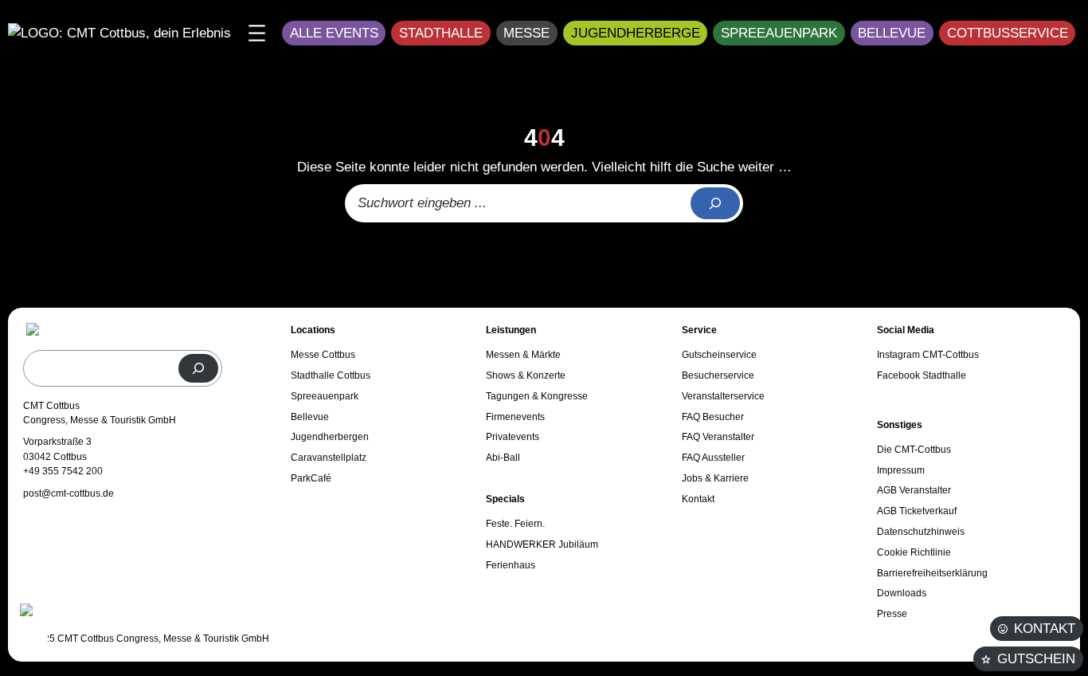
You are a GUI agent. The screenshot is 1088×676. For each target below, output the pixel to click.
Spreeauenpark (779, 33)
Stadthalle (441, 33)
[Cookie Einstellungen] (32, 629)
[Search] (715, 203)
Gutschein (1036, 658)
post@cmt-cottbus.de (68, 493)
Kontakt (1044, 628)
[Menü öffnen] (257, 33)
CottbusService (1007, 33)
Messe (526, 33)
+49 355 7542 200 (63, 471)
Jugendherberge (635, 33)
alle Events (334, 33)
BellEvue (892, 33)
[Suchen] (198, 368)
